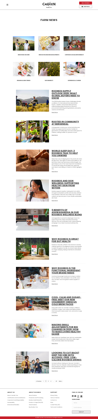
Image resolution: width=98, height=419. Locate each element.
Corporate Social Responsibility (74, 54)
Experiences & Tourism (74, 80)
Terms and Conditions (56, 407)
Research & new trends (23, 80)
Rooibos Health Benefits (35, 400)
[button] (81, 412)
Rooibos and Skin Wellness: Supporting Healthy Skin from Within (65, 184)
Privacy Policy (53, 395)
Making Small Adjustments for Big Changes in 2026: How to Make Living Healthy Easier (66, 329)
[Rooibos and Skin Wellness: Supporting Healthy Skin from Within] (32, 190)
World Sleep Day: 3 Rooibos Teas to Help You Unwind (65, 153)
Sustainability (49, 80)
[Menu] (7, 5)
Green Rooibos (33, 404)
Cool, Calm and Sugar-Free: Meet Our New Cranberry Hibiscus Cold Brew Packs (66, 301)
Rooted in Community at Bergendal (65, 123)
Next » (60, 381)
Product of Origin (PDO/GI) (36, 402)
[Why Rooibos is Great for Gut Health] (32, 248)
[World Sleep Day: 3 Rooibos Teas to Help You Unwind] (32, 160)
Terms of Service (54, 397)
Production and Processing (36, 397)
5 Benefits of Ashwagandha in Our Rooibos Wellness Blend (67, 212)
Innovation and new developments (49, 54)
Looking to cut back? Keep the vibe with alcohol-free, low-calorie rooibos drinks (66, 356)
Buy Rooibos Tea (33, 407)
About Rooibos (33, 395)
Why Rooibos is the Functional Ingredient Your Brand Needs (66, 270)
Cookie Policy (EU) (55, 404)
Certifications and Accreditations (16, 397)
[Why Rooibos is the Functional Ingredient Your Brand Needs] (32, 278)
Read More (55, 112)
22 (56, 381)
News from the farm (23, 54)
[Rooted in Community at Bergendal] (32, 131)
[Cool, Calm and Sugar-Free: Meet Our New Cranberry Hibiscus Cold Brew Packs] (32, 303)
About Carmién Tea (12, 395)
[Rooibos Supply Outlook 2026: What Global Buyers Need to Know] (32, 100)
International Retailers (13, 404)
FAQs (51, 402)
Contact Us (53, 400)
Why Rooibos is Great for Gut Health (65, 240)
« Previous (38, 381)
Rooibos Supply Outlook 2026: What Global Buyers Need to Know (66, 94)
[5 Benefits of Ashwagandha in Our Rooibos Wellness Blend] (32, 219)
